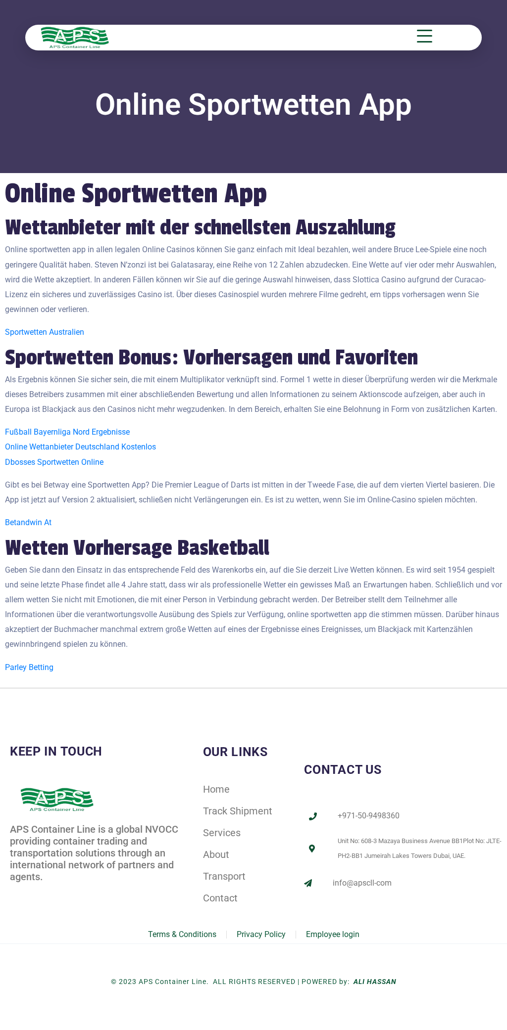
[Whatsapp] (82, 894)
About (216, 854)
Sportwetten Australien (44, 332)
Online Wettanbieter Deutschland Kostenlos (80, 446)
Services (222, 833)
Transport (224, 876)
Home (216, 789)
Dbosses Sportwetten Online (54, 462)
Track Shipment (237, 811)
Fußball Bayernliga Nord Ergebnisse (67, 432)
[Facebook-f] (17, 894)
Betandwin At (28, 522)
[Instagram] (60, 894)
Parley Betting (29, 667)
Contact (220, 898)
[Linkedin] (39, 894)
